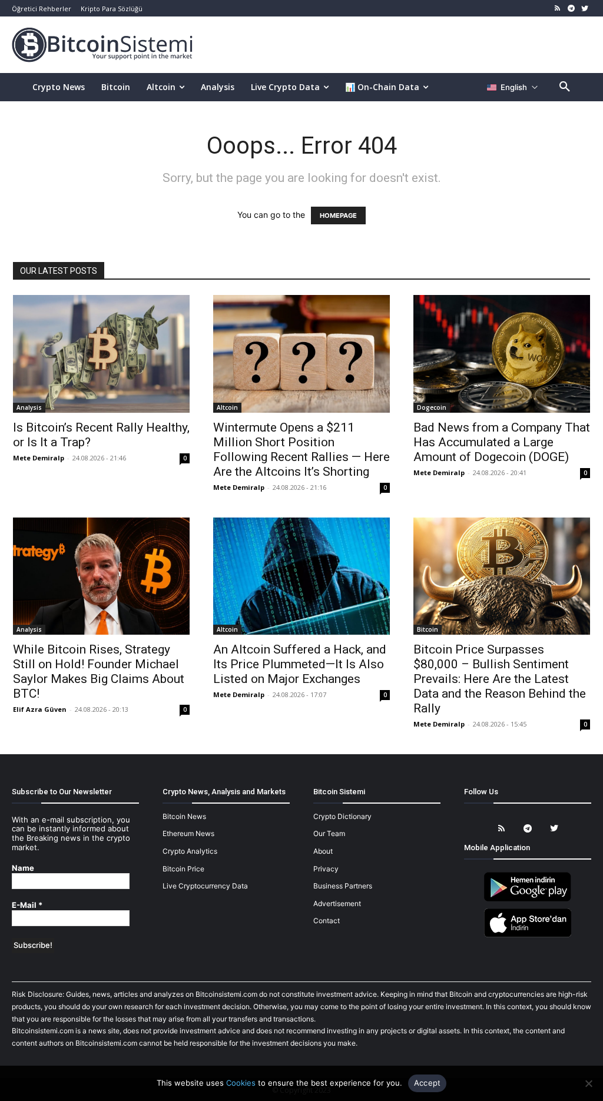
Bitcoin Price (183, 868)
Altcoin (227, 407)
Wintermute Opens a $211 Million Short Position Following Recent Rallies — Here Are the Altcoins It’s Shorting (301, 449)
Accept (427, 1082)
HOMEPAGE (338, 215)
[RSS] (558, 8)
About (323, 851)
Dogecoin (431, 407)
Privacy (326, 868)
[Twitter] (584, 8)
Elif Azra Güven (40, 709)
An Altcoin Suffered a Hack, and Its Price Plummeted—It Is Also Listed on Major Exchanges (299, 664)
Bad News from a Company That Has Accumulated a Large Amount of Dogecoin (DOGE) (501, 442)
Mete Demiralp (38, 457)
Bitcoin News (184, 816)
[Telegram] (571, 8)
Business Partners (342, 885)
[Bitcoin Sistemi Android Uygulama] (528, 899)
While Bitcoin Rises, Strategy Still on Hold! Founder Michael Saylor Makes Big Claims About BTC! (98, 671)
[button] (565, 87)
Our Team (329, 833)
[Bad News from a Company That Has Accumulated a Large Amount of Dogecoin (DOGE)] (501, 353)
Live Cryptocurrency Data (205, 885)
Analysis (29, 407)
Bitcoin (427, 629)
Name (23, 868)
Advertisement (337, 903)
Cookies (241, 1082)
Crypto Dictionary (342, 816)
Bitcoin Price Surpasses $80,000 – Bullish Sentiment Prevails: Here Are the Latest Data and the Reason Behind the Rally (499, 678)
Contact (326, 920)
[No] (588, 1083)
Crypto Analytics (190, 851)
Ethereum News (188, 833)
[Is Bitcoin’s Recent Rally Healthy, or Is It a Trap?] (101, 353)
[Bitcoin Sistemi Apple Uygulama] (528, 935)
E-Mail (27, 905)
